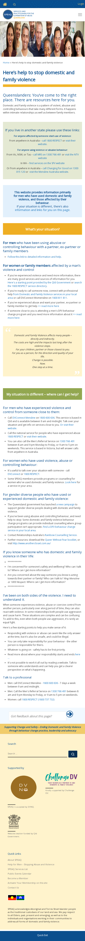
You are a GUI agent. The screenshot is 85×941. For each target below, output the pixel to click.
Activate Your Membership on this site (27, 882)
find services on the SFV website (47, 163)
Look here (70, 482)
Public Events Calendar (19, 873)
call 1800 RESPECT (52, 140)
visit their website (36, 436)
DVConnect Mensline (23, 417)
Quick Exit (42, 935)
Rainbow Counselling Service (61, 535)
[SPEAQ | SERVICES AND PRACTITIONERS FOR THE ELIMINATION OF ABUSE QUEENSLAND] (18, 14)
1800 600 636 (47, 417)
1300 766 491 (67, 441)
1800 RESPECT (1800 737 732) (38, 699)
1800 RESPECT (15, 436)
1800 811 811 (59, 297)
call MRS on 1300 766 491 (47, 154)
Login (81, 3)
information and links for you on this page (42, 210)
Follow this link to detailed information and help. (35, 256)
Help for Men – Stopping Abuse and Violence (31, 864)
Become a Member (18, 878)
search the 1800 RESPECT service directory (45, 284)
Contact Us (13, 887)
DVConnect (14, 474)
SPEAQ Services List (18, 869)
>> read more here (48, 306)
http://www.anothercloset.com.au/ (32, 543)
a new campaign (65, 504)
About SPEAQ (15, 859)
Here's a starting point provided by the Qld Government (39, 282)
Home (6, 62)
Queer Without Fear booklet (60, 539)
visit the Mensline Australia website (48, 171)
